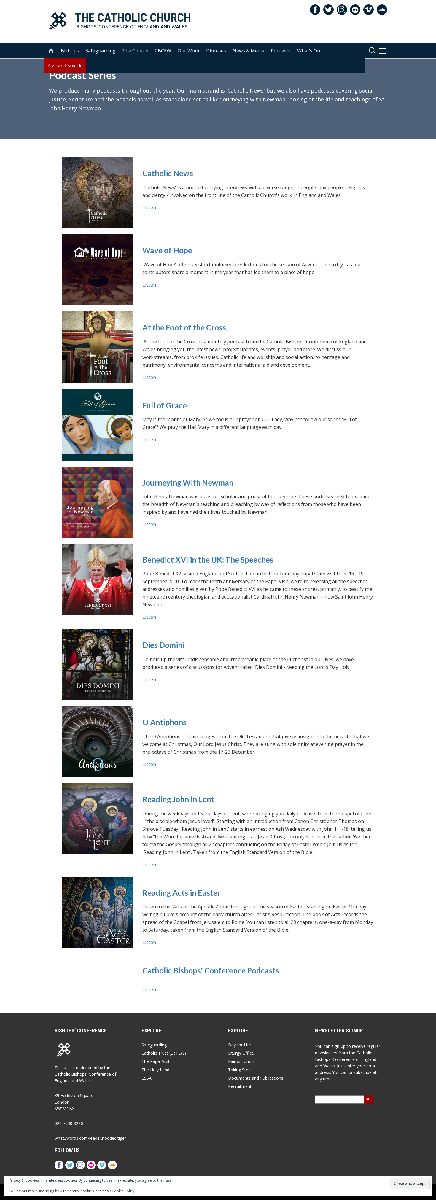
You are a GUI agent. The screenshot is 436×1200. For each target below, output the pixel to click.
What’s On (308, 50)
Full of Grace (164, 405)
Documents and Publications (255, 1078)
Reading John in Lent (178, 799)
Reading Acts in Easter (181, 893)
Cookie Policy (123, 1190)
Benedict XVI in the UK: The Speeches (207, 560)
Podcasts (281, 50)
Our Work (189, 50)
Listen (149, 207)
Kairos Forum (241, 1061)
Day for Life (239, 1045)
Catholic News (167, 173)
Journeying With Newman (187, 482)
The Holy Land (155, 1069)
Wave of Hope (167, 250)
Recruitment (240, 1086)
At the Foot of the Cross (184, 327)
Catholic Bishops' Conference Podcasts (210, 970)
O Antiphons (164, 722)
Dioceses (216, 50)
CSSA (146, 1078)
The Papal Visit (155, 1061)
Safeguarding (100, 50)
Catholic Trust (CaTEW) (163, 1053)
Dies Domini (163, 645)
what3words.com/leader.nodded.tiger (90, 1138)
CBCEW (163, 50)
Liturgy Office (241, 1053)
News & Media (248, 50)
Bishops (70, 50)
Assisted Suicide (65, 65)
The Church (135, 50)
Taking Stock (240, 1069)
